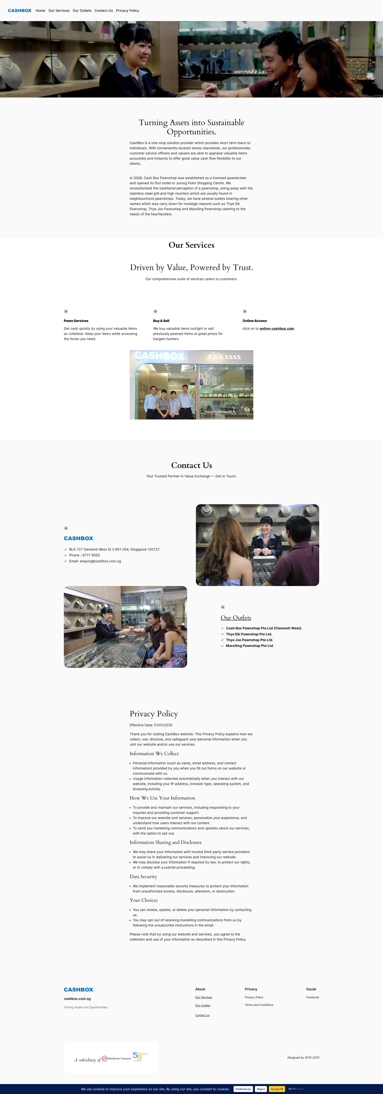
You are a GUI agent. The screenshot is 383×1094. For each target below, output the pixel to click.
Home (40, 11)
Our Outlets (236, 618)
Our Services (203, 997)
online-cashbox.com (277, 329)
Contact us (202, 1015)
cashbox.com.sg (77, 999)
